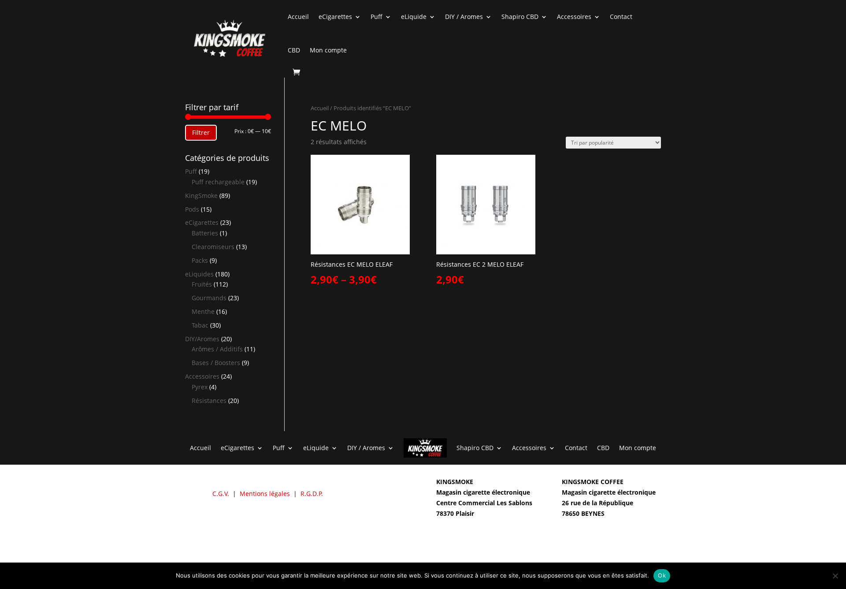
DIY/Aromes (202, 339)
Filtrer (201, 132)
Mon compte (328, 50)
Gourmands (209, 298)
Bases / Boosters (216, 362)
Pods (192, 209)
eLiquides (199, 274)
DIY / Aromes (464, 16)
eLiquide (414, 16)
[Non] (835, 575)
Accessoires (574, 16)
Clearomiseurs (213, 246)
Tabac (200, 325)
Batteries (205, 233)
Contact (621, 16)
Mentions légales (265, 493)
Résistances (209, 400)
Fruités (202, 284)
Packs (200, 260)
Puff (376, 16)
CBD (294, 50)
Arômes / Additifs (217, 349)
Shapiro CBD (519, 16)
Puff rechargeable (218, 182)
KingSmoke (201, 195)
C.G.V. (220, 493)
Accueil (298, 16)
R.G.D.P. (312, 493)
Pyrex (200, 387)
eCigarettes (335, 16)
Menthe (203, 311)
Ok (662, 575)
